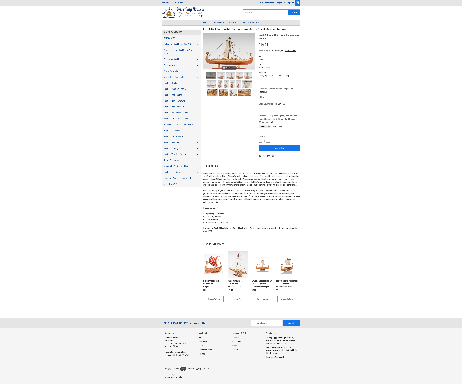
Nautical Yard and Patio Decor (177, 154)
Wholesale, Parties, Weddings (176, 166)
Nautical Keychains (172, 130)
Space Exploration (172, 71)
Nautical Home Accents (174, 106)
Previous (197, 276)
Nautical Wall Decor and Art (176, 112)
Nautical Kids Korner (172, 172)
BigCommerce (176, 375)
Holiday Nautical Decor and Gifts (178, 44)
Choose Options (214, 299)
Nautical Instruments (173, 95)
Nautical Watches (171, 142)
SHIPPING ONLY (170, 184)
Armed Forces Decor (173, 160)
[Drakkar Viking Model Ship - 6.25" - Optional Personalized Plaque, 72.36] (262, 264)
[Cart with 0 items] (297, 3)
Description (212, 166)
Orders (234, 346)
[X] (264, 156)
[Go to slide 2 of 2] (252, 307)
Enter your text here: (272, 104)
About (231, 22)
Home (205, 22)
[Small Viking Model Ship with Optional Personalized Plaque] (211, 75)
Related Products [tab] (215, 244)
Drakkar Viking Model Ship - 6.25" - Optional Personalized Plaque (262, 284)
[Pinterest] (273, 156)
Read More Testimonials (275, 357)
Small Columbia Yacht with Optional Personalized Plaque (236, 284)
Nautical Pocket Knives (174, 136)
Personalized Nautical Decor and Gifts (178, 52)
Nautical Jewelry (171, 148)
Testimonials (218, 22)
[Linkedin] (268, 156)
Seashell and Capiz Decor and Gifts (179, 124)
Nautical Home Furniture (174, 101)
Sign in (280, 3)
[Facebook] (260, 156)
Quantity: (263, 136)
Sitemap (202, 354)
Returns (235, 350)
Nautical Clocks (170, 83)
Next (300, 276)
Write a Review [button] (290, 51)
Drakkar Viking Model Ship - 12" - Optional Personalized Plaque (287, 284)
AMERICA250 (169, 38)
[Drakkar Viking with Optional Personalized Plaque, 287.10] (214, 264)
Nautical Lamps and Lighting (176, 118)
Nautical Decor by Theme (175, 89)
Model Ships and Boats (174, 77)
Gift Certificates (267, 3)
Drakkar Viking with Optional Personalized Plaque (212, 284)
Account (235, 337)
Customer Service (249, 22)
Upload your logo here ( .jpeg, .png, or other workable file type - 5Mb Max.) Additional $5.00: (278, 118)
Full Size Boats (170, 65)
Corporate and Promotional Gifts (178, 178)
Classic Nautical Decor (173, 59)
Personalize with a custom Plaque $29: (276, 90)
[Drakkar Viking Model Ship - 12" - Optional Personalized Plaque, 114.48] (287, 264)
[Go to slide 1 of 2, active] (248, 307)
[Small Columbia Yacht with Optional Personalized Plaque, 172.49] (238, 264)
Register (290, 3)
